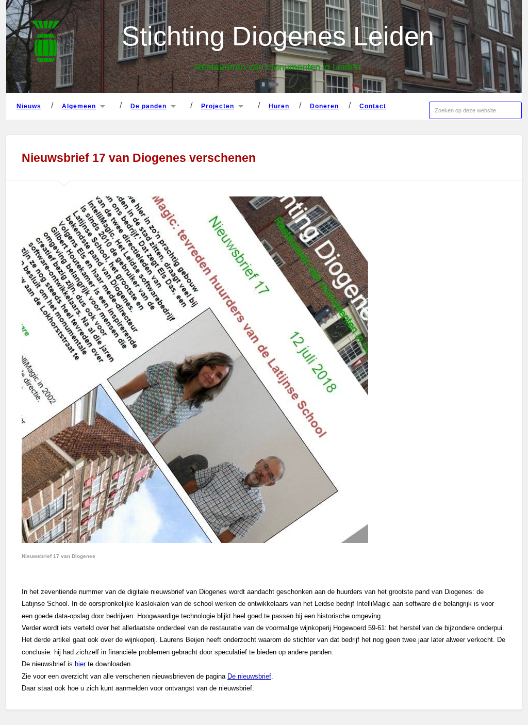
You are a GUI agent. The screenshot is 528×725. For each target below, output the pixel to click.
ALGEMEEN (79, 106)
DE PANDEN (148, 106)
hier (80, 664)
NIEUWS (28, 106)
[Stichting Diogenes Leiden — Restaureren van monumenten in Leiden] (45, 42)
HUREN (279, 106)
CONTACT (372, 106)
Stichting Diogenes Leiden (278, 36)
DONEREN (324, 106)
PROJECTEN (217, 106)
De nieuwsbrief (249, 676)
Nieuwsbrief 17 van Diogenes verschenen (139, 157)
